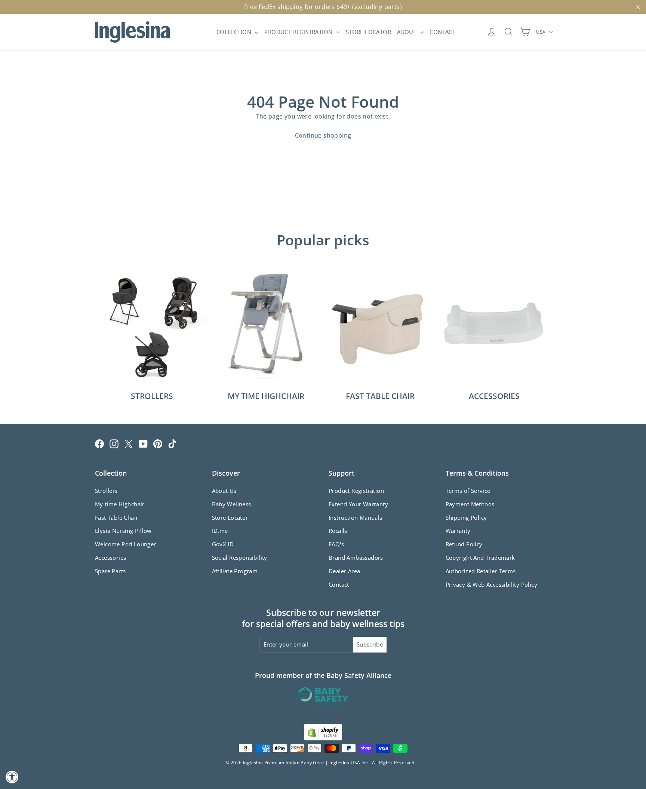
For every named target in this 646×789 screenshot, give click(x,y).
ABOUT (407, 32)
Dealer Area (344, 571)
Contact (339, 584)
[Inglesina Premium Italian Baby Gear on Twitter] (128, 443)
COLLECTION (234, 32)
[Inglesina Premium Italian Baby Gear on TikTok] (172, 443)
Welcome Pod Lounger (125, 544)
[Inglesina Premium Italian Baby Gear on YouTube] (143, 443)
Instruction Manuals (355, 517)
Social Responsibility (239, 557)
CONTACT (442, 32)
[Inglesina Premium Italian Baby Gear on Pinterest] (157, 443)
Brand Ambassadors (356, 557)
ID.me (220, 530)
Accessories (110, 557)
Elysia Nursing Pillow (123, 530)
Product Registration (356, 490)
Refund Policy (464, 544)
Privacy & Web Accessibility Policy (492, 584)
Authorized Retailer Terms (481, 571)
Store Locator (230, 517)
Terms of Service (468, 490)
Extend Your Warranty (358, 504)
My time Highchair (120, 504)
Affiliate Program (235, 571)
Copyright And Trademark (480, 557)
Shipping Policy (466, 517)
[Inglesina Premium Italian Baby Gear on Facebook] (99, 443)
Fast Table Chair (116, 517)
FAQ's (336, 544)
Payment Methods (470, 504)
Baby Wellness (231, 504)
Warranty (458, 530)
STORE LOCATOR (368, 32)
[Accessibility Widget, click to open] (12, 776)
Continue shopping (323, 135)
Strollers (106, 490)
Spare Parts (110, 571)
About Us (224, 490)
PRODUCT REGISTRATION (299, 32)
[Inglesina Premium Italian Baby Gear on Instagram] (114, 443)
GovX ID (223, 544)
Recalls (338, 530)
